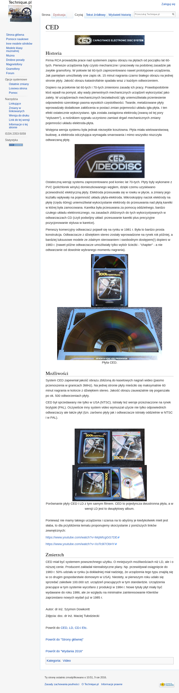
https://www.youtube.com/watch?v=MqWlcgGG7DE (81, 537)
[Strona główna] (20, 14)
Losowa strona (18, 88)
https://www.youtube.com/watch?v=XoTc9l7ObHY (80, 544)
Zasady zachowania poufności (62, 684)
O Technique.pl (90, 684)
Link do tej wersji (19, 119)
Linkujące (15, 103)
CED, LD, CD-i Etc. (74, 628)
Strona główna (15, 34)
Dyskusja (59, 14)
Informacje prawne (111, 684)
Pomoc (13, 92)
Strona (46, 14)
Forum (10, 73)
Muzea (10, 55)
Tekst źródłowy (96, 14)
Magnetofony (14, 64)
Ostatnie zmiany (19, 84)
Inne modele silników (19, 43)
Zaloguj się (168, 4)
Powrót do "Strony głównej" (64, 639)
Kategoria (53, 660)
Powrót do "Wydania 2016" (64, 651)
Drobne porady (15, 59)
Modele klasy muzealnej (14, 49)
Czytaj (79, 14)
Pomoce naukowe (17, 39)
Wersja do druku (19, 115)
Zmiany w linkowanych (16, 109)
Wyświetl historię (120, 14)
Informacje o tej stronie (18, 126)
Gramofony (13, 68)
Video (67, 660)
